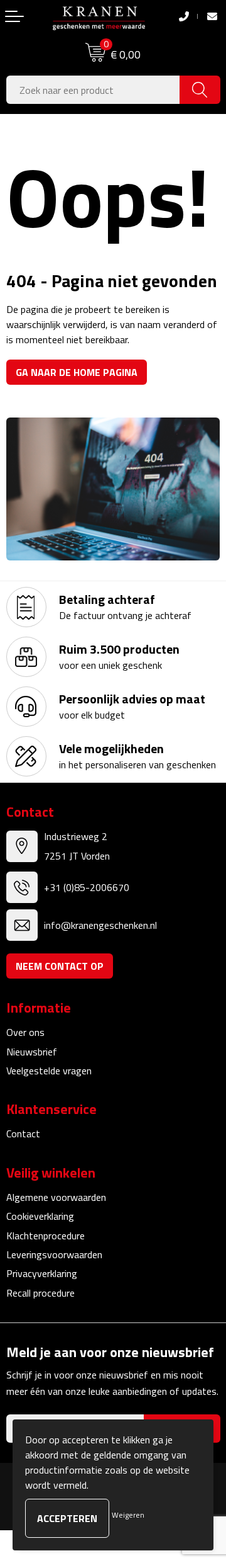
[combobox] (93, 90)
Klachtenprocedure (45, 1235)
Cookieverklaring (40, 1216)
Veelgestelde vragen (49, 1070)
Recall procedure (40, 1292)
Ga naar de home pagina (76, 372)
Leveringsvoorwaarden (54, 1254)
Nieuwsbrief (31, 1051)
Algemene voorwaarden (56, 1197)
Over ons (25, 1032)
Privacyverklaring (41, 1273)
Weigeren (128, 1515)
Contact (23, 1133)
